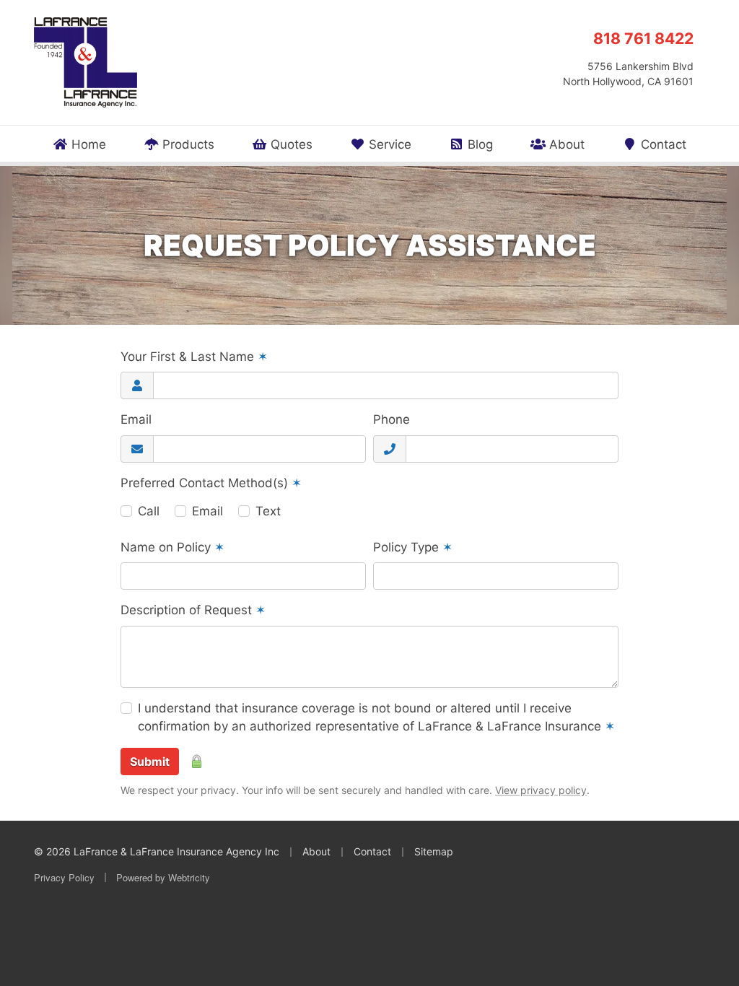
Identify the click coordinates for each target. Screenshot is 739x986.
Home (87, 144)
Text (268, 511)
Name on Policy (172, 547)
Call (148, 511)
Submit (150, 761)
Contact (661, 144)
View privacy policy (541, 790)
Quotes (289, 144)
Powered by (163, 877)
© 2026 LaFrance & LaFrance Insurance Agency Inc (156, 851)
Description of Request (193, 610)
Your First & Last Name (194, 356)
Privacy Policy (64, 877)
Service (388, 144)
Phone (391, 419)
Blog (478, 144)
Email (136, 419)
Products (186, 144)
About (565, 144)
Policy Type (412, 547)
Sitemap (433, 851)
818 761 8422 (643, 38)
